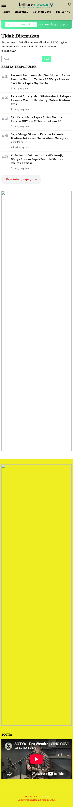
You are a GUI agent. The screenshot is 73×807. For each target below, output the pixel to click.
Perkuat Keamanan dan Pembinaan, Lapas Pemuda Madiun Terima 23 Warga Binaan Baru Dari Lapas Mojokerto (40, 79)
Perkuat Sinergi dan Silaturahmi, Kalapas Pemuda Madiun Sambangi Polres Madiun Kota (41, 100)
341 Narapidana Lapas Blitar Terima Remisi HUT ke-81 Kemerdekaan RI (36, 119)
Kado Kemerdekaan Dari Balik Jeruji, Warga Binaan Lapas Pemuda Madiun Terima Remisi (37, 159)
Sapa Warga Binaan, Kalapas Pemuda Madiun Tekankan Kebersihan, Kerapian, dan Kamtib (40, 138)
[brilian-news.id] (36, 4)
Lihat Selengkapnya (21, 179)
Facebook (44, 796)
